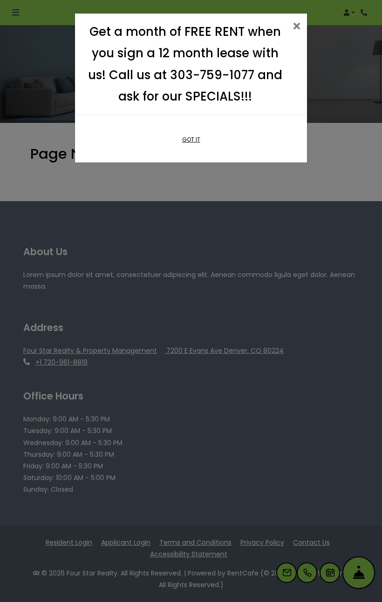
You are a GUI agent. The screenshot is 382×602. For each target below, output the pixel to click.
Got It (191, 139)
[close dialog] (296, 26)
